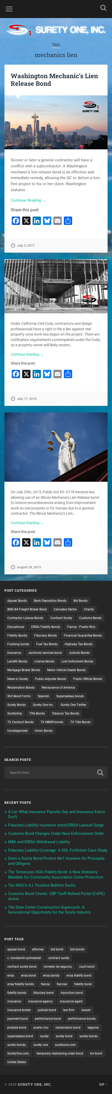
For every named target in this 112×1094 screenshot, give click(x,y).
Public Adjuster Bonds (50, 679)
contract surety (58, 958)
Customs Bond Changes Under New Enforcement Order (56, 833)
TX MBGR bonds (52, 722)
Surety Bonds (16, 705)
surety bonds (88, 1036)
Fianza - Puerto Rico (81, 627)
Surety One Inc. (43, 705)
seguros (93, 1027)
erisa (10, 975)
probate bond (16, 1027)
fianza (45, 984)
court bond (87, 966)
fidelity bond (83, 984)
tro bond (96, 1053)
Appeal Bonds (17, 601)
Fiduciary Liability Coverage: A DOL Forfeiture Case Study (57, 850)
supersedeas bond (20, 1036)
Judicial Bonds (79, 653)
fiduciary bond (43, 993)
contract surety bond (21, 966)
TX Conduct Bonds (20, 722)
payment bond (17, 1019)
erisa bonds (51, 975)
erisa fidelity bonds (20, 984)
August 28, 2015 (29, 567)
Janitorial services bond (45, 653)
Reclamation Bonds (21, 687)
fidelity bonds (16, 993)
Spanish (43, 696)
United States (16, 1062)
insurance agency (40, 1001)
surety (44, 1036)
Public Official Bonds (87, 679)
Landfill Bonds (17, 661)
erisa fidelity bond (78, 975)
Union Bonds (44, 731)
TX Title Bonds (80, 722)
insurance (14, 1001)
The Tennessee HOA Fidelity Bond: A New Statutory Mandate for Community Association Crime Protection (55, 875)
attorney (38, 949)
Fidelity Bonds (17, 635)
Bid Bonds (80, 601)
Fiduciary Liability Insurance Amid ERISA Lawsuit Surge (56, 825)
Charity (89, 609)
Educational (15, 627)
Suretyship (14, 713)
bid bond (57, 949)
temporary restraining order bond (59, 1053)
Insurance (14, 653)
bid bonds (77, 949)
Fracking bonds (18, 644)
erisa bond (28, 975)
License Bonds (44, 661)
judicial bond (47, 1010)
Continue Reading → (28, 200)
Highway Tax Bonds (78, 644)
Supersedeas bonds (70, 696)
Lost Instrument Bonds (77, 661)
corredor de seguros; (57, 966)
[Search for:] (56, 772)
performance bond (48, 1019)
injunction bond (72, 993)
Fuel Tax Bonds (47, 644)
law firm (68, 1010)
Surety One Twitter (73, 705)
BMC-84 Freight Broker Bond (27, 609)
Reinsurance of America (58, 687)
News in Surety (17, 679)
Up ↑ (103, 1084)
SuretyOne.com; (18, 1053)
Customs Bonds (90, 618)
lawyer (86, 1010)
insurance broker (19, 1010)
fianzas (62, 984)
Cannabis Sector (65, 609)
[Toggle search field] (103, 7)
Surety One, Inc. (35, 1084)
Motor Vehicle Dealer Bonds (66, 670)
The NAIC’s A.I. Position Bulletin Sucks (42, 885)
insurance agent (71, 1001)
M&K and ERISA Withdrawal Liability (39, 842)
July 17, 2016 (26, 399)
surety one (40, 1045)
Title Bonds (37, 713)
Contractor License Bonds (25, 618)
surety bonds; (16, 1045)
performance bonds (82, 1019)
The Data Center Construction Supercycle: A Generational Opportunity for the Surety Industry (49, 910)
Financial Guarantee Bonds (83, 635)
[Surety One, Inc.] (56, 30)
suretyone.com (65, 1045)
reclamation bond (67, 1027)
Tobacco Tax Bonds (65, 713)
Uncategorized (17, 731)
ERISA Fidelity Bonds (45, 627)
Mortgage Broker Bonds (23, 670)
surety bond (64, 1036)
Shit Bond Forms (19, 696)
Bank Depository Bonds (50, 601)
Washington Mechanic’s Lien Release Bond (54, 80)
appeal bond (16, 949)
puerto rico (40, 1027)
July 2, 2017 (26, 245)
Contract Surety (61, 618)
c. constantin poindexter (24, 958)
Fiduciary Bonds (45, 635)
